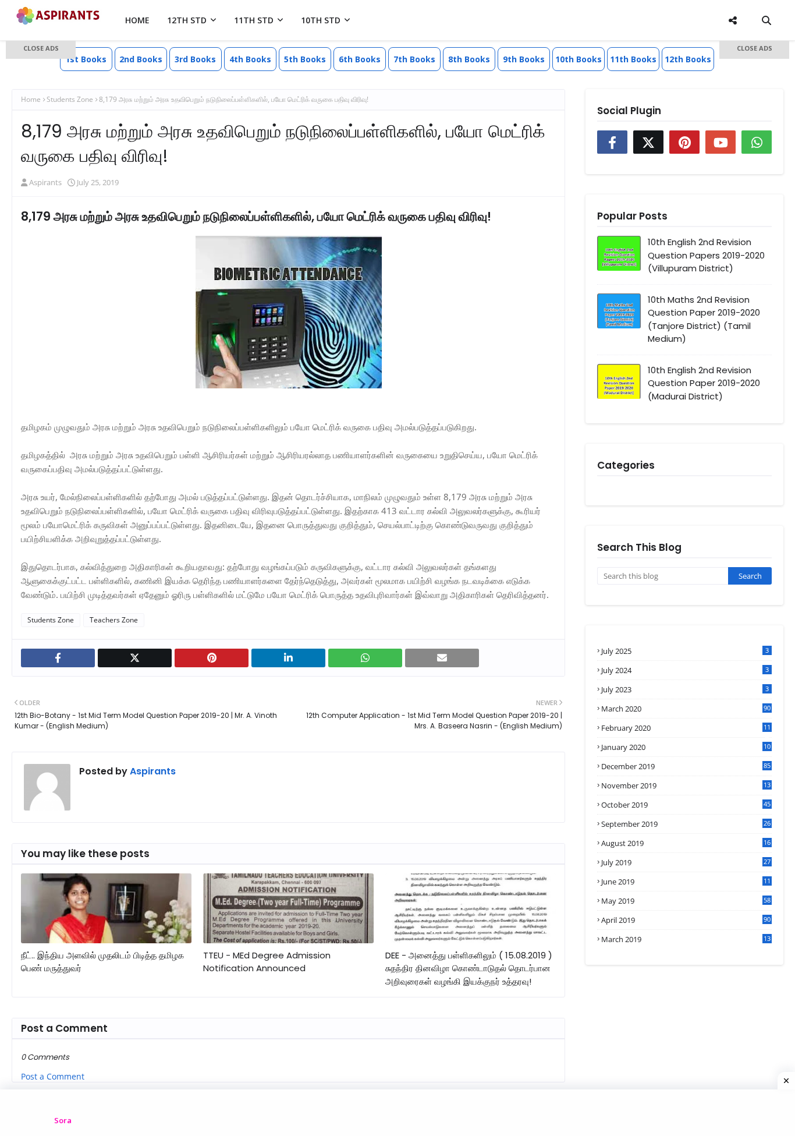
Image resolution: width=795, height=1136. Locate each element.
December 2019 (686, 766)
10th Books (578, 59)
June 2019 (686, 881)
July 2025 (685, 651)
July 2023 (685, 689)
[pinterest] (212, 658)
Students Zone (50, 620)
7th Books (414, 59)
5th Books (305, 59)
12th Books (688, 59)
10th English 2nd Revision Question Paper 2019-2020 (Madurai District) (704, 383)
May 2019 (686, 901)
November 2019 (686, 785)
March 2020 (686, 708)
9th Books (524, 59)
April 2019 (686, 920)
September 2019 (686, 824)
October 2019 (686, 804)
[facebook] (58, 658)
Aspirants (151, 771)
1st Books (86, 59)
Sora (63, 1120)
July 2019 (686, 862)
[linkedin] (288, 658)
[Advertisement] (41, 227)
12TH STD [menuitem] (187, 20)
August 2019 (686, 843)
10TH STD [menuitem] (320, 20)
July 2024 (685, 670)
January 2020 (686, 747)
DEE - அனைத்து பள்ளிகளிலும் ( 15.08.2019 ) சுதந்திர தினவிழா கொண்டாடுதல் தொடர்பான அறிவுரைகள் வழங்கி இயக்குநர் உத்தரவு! (468, 968)
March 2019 (686, 939)
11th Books (633, 59)
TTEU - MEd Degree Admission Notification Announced (267, 962)
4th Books (250, 59)
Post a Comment (52, 1076)
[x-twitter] (135, 658)
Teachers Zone (114, 620)
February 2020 (686, 728)
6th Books (360, 59)
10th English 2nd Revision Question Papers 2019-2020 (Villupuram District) (706, 255)
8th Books (469, 59)
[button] (41, 50)
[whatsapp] (365, 658)
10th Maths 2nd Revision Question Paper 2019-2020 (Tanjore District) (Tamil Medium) (704, 319)
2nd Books (140, 59)
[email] (442, 658)
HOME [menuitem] (137, 20)
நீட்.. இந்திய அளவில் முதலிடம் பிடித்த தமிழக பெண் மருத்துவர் (102, 962)
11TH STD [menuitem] (254, 20)
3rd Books (195, 59)
